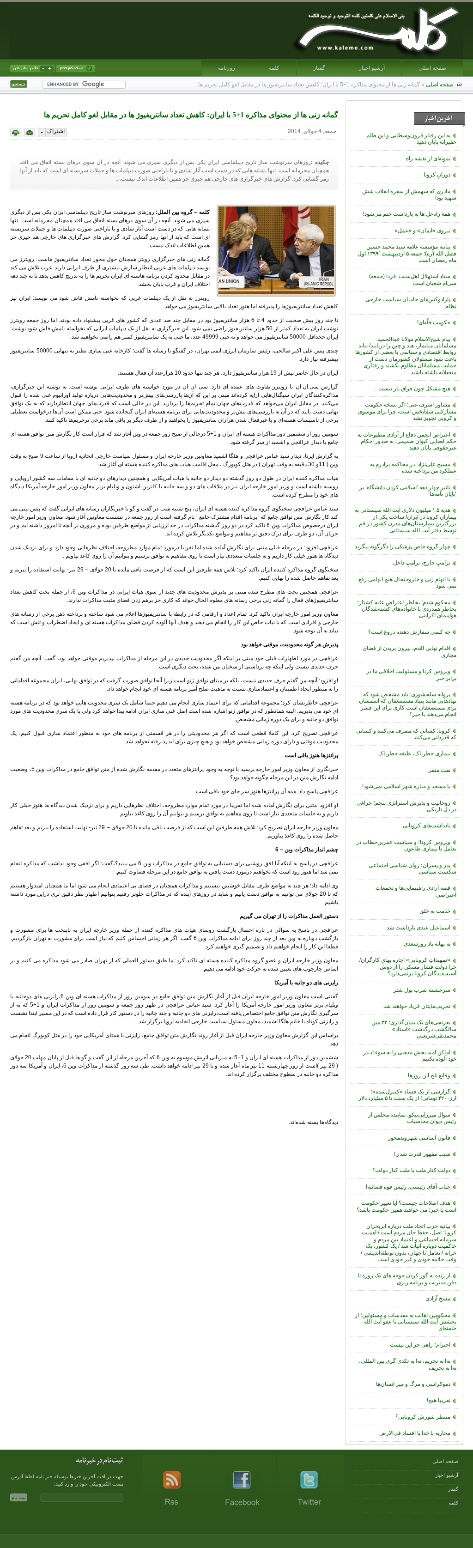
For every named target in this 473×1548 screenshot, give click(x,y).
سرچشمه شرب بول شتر (421, 990)
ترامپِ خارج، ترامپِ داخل (421, 562)
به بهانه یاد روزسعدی (427, 944)
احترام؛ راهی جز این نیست (420, 1345)
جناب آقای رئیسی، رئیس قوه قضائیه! (408, 1187)
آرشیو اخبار (372, 68)
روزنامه (226, 68)
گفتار (319, 68)
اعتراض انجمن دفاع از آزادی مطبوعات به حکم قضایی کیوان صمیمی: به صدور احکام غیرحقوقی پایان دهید (407, 441)
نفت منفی (438, 770)
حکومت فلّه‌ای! (433, 322)
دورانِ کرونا (437, 174)
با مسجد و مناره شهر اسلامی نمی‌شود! (406, 786)
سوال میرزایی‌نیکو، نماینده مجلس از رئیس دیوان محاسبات (412, 1117)
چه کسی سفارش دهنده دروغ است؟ (409, 632)
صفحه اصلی (432, 68)
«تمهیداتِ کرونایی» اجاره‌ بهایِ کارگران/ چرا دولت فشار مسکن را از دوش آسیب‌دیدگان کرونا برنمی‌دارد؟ (407, 967)
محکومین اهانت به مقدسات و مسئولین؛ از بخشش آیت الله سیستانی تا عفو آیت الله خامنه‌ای (405, 1322)
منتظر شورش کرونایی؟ (422, 1417)
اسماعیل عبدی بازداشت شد (418, 927)
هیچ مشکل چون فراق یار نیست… (411, 388)
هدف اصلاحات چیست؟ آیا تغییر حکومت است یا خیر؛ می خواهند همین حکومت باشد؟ (406, 1206)
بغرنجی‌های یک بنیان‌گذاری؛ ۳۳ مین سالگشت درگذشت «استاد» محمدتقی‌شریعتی (413, 1029)
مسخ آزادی (437, 1298)
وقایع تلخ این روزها (429, 1075)
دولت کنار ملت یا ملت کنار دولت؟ (411, 1170)
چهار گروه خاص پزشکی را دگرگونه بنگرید (402, 546)
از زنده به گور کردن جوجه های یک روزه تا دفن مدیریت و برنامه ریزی (407, 1278)
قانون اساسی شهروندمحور (419, 1138)
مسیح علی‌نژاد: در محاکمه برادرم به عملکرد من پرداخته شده (413, 467)
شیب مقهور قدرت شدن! (422, 1154)
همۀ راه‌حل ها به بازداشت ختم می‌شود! (406, 214)
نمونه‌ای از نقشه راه (428, 158)
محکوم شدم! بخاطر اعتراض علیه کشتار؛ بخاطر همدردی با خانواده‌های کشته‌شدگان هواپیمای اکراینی (406, 609)
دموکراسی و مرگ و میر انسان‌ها (413, 1384)
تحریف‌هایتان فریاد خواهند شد (416, 1006)
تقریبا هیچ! (438, 1400)
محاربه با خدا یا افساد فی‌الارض (414, 1433)
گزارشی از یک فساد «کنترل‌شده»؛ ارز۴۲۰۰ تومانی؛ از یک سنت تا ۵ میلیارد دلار (407, 1094)
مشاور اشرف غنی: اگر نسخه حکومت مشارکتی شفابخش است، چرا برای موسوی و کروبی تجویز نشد (407, 411)
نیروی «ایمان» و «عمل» (422, 230)
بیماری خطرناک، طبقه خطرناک (414, 753)
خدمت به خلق (434, 911)
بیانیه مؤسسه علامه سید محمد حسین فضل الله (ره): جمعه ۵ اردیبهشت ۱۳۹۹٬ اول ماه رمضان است (407, 253)
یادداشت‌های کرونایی (426, 825)
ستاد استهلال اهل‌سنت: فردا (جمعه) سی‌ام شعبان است (412, 279)
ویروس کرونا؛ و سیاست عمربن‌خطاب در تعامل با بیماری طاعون (406, 845)
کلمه (274, 68)
